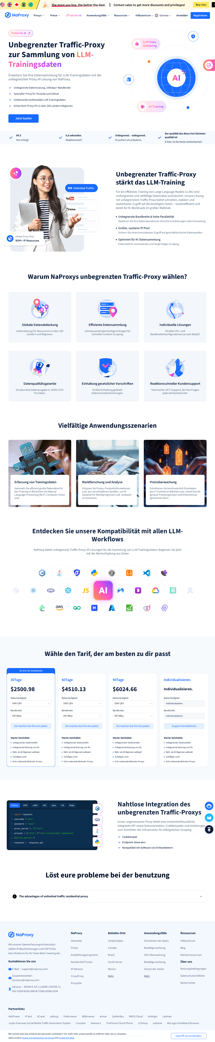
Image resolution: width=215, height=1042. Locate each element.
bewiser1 (96, 1023)
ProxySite (76, 983)
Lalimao (167, 1016)
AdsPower (14, 1016)
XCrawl (41, 1016)
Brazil (111, 955)
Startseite (76, 941)
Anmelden (182, 15)
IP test (28, 1016)
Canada (112, 948)
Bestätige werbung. (155, 948)
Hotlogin (153, 1016)
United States (115, 941)
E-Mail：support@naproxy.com (30, 969)
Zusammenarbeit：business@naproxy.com (25, 978)
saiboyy (54, 1016)
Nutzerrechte (187, 983)
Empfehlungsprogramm (84, 955)
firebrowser (70, 1016)
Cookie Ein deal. (67, 1038)
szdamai (157, 1023)
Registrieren (200, 15)
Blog (182, 948)
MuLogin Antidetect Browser (183, 1023)
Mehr (111, 976)
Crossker (81, 1023)
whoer (103, 1016)
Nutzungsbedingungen (193, 969)
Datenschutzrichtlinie (192, 976)
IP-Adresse (77, 969)
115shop (143, 1023)
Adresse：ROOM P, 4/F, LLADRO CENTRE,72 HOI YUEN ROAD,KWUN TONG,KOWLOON (36, 989)
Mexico (112, 969)
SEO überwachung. (155, 955)
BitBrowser (88, 1016)
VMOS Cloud (136, 1016)
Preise (74, 948)
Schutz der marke (154, 969)
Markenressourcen (191, 955)
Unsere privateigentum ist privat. (38, 1038)
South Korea (115, 962)
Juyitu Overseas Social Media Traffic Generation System (39, 1023)
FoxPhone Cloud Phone (119, 1023)
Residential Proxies (81, 962)
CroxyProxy (77, 976)
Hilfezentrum (187, 941)
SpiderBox (118, 1016)
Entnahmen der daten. (156, 941)
